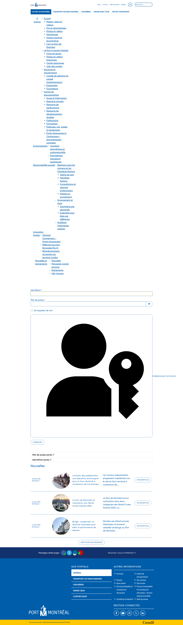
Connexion (37, 442)
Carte (99, 4)
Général (77, 573)
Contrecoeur (80, 596)
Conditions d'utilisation (124, 599)
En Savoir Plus (143, 480)
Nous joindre (121, 583)
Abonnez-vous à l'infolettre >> (122, 553)
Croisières (86, 12)
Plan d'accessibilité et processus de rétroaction (124, 589)
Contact (105, 4)
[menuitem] (37, 80)
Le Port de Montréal (41, 12)
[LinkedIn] (142, 613)
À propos (119, 574)
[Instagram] (129, 613)
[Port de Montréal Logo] (38, 4)
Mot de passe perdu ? (43, 454)
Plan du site (141, 583)
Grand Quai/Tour (101, 12)
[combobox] (143, 4)
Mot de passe (38, 300)
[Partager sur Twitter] (69, 552)
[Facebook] (116, 613)
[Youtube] (123, 613)
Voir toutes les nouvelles (91, 542)
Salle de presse (114, 4)
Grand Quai (79, 590)
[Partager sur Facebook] (63, 552)
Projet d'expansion (120, 12)
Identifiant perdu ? (41, 459)
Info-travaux (141, 580)
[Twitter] (136, 613)
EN (130, 5)
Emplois (123, 4)
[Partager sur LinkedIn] (75, 552)
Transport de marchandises (65, 12)
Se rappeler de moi (43, 310)
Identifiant (36, 290)
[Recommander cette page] (80, 552)
